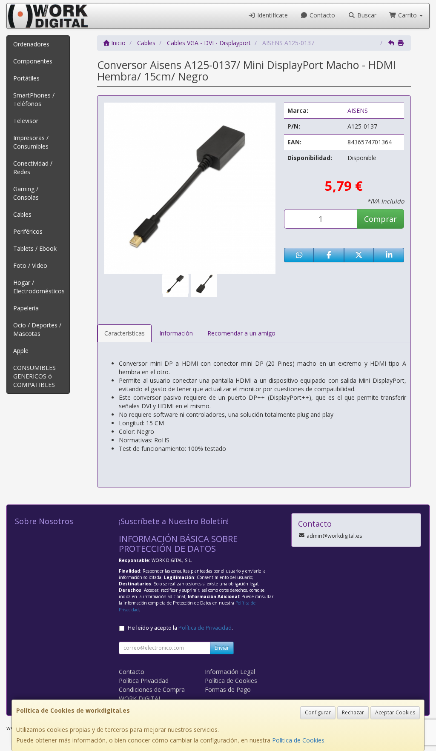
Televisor (25, 121)
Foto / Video (30, 265)
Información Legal (230, 672)
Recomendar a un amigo (241, 333)
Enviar (222, 647)
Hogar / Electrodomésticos (39, 286)
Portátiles (26, 78)
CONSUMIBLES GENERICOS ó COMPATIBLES (34, 376)
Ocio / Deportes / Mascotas (37, 329)
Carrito (407, 15)
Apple (21, 351)
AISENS (357, 110)
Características (124, 333)
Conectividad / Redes (32, 167)
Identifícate (271, 15)
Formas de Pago (228, 689)
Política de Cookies (298, 740)
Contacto (321, 15)
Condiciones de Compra (152, 689)
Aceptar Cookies (395, 712)
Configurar (318, 712)
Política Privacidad (144, 680)
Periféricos (28, 231)
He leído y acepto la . (180, 627)
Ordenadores (31, 44)
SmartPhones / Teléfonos (33, 99)
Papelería (26, 308)
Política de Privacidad (205, 627)
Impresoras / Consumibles (31, 142)
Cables (22, 214)
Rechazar (353, 712)
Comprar (380, 219)
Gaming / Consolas (26, 193)
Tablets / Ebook (35, 248)
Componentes (32, 61)
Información (176, 333)
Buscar (366, 15)
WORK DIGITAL (140, 698)
